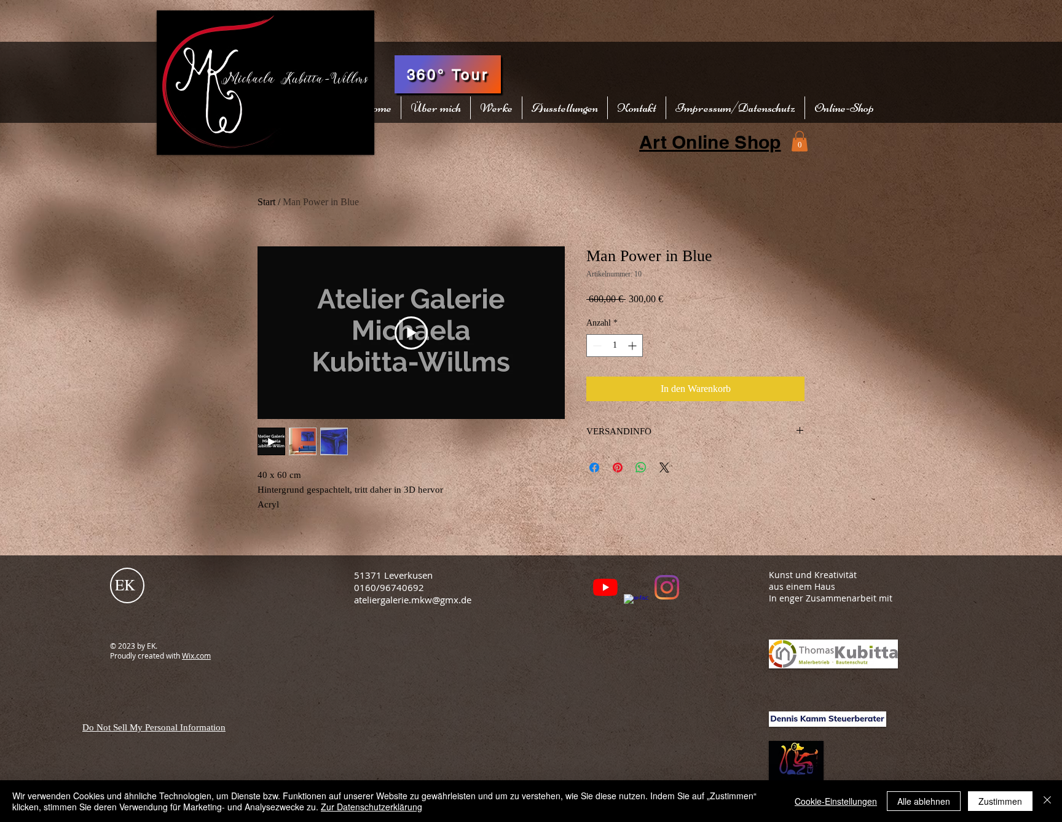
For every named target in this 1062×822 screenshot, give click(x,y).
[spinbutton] (615, 345)
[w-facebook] (636, 606)
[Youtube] (605, 587)
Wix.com (196, 655)
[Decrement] (596, 345)
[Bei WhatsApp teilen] (641, 467)
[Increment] (633, 345)
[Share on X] (664, 467)
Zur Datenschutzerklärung (371, 806)
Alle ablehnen (923, 801)
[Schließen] (1047, 801)
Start (266, 202)
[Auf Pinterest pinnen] (617, 467)
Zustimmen (1000, 801)
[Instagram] (667, 587)
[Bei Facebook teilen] (594, 467)
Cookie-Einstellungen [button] (836, 801)
